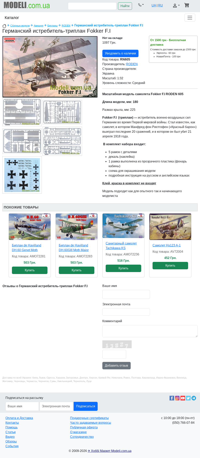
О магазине (78, 432)
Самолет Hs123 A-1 (167, 245)
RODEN (66, 25)
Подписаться (85, 406)
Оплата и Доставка (19, 418)
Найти (125, 6)
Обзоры (11, 441)
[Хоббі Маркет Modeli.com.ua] (27, 4)
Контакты (12, 422)
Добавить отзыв (116, 365)
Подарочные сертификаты (89, 418)
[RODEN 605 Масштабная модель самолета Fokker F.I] (50, 66)
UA (154, 5)
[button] (141, 4)
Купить (30, 270)
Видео (10, 436)
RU (160, 5)
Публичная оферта (84, 427)
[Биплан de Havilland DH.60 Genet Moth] (30, 227)
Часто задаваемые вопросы (90, 422)
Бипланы (52, 25)
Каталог (12, 17)
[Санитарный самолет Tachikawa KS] (123, 226)
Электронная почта (116, 304)
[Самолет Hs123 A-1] (170, 227)
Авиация (38, 25)
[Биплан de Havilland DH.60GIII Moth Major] (76, 227)
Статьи (10, 432)
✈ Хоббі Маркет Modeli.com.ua (109, 451)
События (12, 446)
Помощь (11, 427)
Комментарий (112, 321)
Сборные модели (20, 25)
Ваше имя (109, 286)
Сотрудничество (82, 436)
